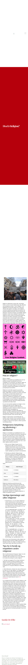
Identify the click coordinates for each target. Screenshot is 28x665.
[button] (25, 33)
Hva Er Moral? (5, 656)
